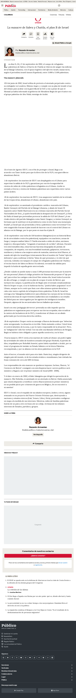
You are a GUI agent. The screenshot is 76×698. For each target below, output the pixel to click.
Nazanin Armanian (27, 50)
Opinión (13, 10)
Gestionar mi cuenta (11, 634)
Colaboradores (6, 674)
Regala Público (9, 641)
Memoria (63, 10)
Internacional (32, 10)
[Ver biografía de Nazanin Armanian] (38, 420)
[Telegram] (39, 657)
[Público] (35, 5)
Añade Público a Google (63, 43)
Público (8, 626)
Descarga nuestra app (9, 685)
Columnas (8, 15)
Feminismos (41, 10)
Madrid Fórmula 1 (42, 1)
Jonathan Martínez (15, 592)
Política (6, 10)
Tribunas (61, 15)
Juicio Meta (59, 1)
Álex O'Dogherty (67, 1)
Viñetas (68, 15)
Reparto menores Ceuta (16, 1)
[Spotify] (43, 657)
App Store (56, 690)
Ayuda (6, 647)
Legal (3, 677)
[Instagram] (25, 657)
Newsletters (8, 636)
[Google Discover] (8, 657)
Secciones (5, 665)
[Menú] (2, 5)
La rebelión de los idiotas (18, 589)
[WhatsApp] (48, 657)
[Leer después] (38, 34)
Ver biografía (38, 434)
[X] (17, 657)
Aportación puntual (10, 639)
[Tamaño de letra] (45, 34)
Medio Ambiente (53, 10)
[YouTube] (30, 657)
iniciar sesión (62, 563)
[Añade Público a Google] (3, 657)
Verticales (5, 668)
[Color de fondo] (52, 34)
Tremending (21, 10)
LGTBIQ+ (25, 1)
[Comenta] (31, 34)
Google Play (19, 690)
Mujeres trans (51, 1)
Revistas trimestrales (9, 671)
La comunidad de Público (13, 644)
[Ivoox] (52, 657)
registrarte (38, 565)
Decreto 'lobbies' (33, 1)
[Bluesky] (21, 657)
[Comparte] (24, 34)
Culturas (70, 10)
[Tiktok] (34, 657)
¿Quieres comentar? (38, 556)
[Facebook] (12, 657)
